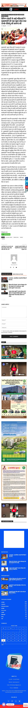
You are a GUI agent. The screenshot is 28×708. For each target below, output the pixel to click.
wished (21, 237)
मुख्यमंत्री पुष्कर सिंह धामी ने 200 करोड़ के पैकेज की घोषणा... (17, 592)
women (3, 238)
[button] (2, 9)
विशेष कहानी (6, 16)
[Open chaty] (4, 704)
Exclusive (11, 14)
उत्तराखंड (19, 14)
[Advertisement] (14, 539)
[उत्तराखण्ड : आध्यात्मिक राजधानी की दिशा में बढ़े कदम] (4, 279)
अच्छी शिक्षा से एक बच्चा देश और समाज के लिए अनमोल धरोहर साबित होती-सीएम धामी (7, 248)
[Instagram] (11, 267)
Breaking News (8, 12)
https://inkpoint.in (14, 264)
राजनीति (3, 16)
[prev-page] (2, 300)
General (15, 14)
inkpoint (4, 25)
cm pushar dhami (9, 237)
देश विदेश (23, 14)
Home (2, 12)
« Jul (2, 644)
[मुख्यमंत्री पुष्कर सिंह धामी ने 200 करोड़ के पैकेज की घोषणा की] (4, 593)
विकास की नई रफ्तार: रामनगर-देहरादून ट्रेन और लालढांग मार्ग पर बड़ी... (17, 562)
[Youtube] (17, 267)
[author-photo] (14, 261)
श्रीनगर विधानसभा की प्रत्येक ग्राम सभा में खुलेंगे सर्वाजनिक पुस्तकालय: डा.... (17, 579)
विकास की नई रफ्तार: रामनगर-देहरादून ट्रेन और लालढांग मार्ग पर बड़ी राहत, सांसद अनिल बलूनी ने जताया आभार (18, 286)
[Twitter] (14, 267)
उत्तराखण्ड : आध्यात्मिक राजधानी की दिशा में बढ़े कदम (17, 555)
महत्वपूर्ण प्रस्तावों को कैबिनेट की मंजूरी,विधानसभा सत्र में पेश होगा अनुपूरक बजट (21, 248)
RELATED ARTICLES (6, 274)
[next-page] (4, 300)
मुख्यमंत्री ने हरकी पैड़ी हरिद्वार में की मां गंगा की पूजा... (17, 585)
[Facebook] (8, 701)
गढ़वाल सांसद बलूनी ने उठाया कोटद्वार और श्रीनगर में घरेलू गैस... (17, 568)
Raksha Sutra (16, 237)
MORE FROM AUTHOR (18, 274)
